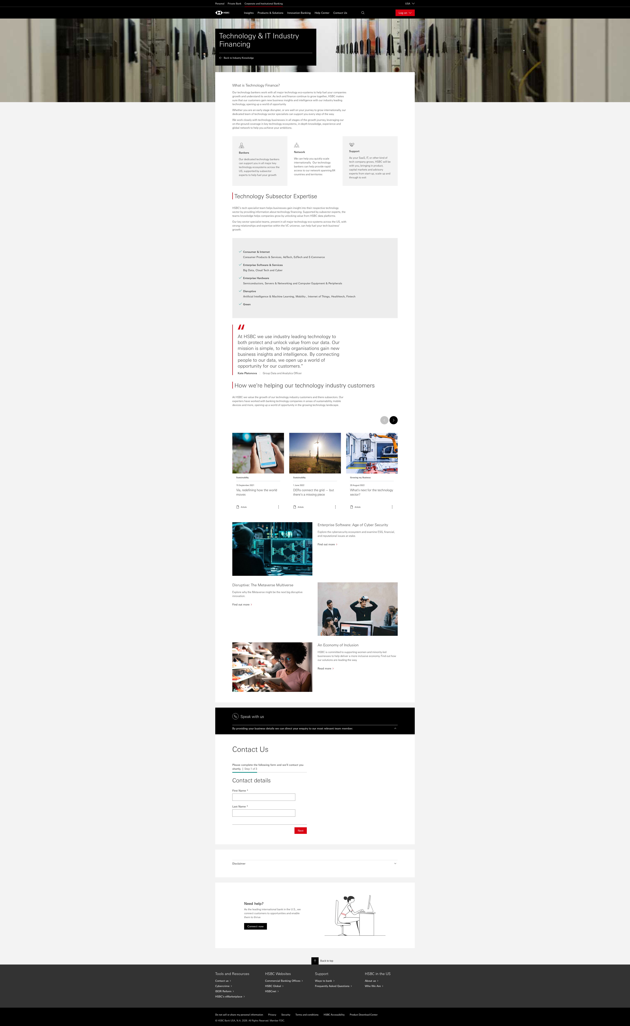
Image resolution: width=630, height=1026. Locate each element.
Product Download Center (364, 1014)
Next (301, 830)
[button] (315, 728)
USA (407, 3)
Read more (258, 472)
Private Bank (234, 3)
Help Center (322, 12)
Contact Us (340, 12)
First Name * (240, 790)
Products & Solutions (270, 12)
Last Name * (240, 806)
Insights (249, 12)
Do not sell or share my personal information (239, 1014)
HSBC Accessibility (334, 1014)
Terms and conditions (306, 1014)
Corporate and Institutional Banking (264, 3)
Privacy (272, 1014)
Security (285, 1014)
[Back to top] (315, 961)
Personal (219, 3)
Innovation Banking (299, 12)
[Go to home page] (223, 13)
